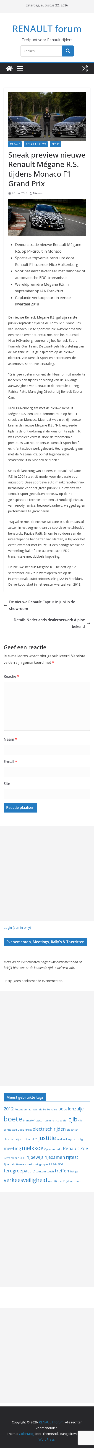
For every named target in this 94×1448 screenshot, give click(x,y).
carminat (49, 1120)
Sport (55, 144)
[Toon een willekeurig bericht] (84, 68)
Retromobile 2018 (14, 1158)
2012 (9, 1109)
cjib (72, 1119)
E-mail (10, 761)
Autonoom (21, 1109)
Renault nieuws (36, 144)
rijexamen (54, 1157)
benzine (52, 1109)
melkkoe (32, 1148)
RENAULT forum (47, 28)
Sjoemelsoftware (14, 1164)
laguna (72, 1139)
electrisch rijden (49, 1129)
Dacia (21, 1129)
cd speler (62, 1120)
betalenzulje (71, 1109)
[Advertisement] (47, 873)
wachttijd (53, 1181)
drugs (28, 1129)
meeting (12, 1149)
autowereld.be (37, 1109)
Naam (10, 739)
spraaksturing (33, 1164)
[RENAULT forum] (9, 68)
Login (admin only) (17, 927)
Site (7, 783)
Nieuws (37, 193)
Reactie (11, 676)
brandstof (29, 1120)
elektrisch (72, 1129)
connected (10, 1129)
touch (50, 1171)
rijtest (72, 1157)
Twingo (74, 1171)
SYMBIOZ (58, 1164)
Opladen (49, 1149)
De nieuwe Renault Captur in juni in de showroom (42, 605)
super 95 (47, 1164)
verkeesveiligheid (25, 1180)
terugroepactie (19, 1171)
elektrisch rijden (14, 1139)
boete (13, 1118)
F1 (36, 1139)
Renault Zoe (75, 1149)
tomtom (41, 1171)
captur (40, 1120)
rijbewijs (34, 1157)
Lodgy (79, 1139)
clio (80, 1120)
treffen (62, 1171)
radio (59, 1149)
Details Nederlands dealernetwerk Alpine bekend (49, 623)
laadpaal (62, 1139)
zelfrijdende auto (70, 1181)
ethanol (29, 1139)
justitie (47, 1138)
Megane (15, 144)
